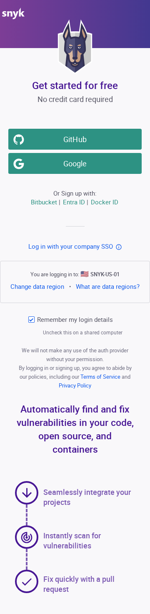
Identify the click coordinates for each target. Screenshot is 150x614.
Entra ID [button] (74, 202)
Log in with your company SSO (70, 246)
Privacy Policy (75, 385)
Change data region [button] (37, 286)
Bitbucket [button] (44, 202)
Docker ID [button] (104, 202)
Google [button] (75, 163)
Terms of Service (101, 376)
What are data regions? (108, 286)
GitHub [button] (74, 139)
